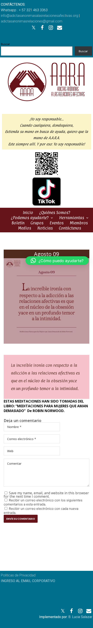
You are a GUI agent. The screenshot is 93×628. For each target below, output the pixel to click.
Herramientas (71, 217)
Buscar (5, 44)
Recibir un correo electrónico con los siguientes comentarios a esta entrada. (43, 502)
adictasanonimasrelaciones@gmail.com (31, 21)
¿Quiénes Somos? (54, 212)
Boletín (17, 222)
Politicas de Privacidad (18, 575)
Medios (24, 228)
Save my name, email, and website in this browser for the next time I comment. (46, 495)
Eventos (57, 222)
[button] (57, 260)
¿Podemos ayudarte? (30, 217)
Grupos (36, 222)
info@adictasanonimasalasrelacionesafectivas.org (39, 16)
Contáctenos (70, 228)
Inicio (28, 212)
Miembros (79, 222)
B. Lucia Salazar (80, 617)
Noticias (45, 228)
